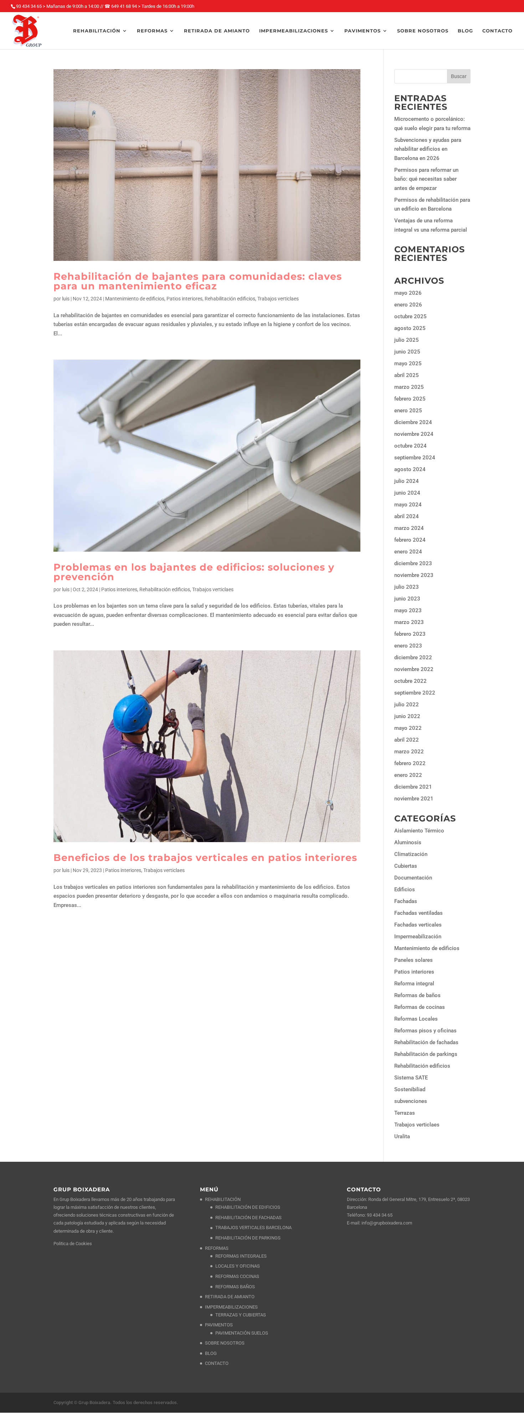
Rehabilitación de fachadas (426, 1042)
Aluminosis (407, 842)
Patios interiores (184, 298)
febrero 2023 (410, 634)
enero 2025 (408, 410)
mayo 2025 (408, 363)
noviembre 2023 (413, 575)
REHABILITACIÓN (96, 30)
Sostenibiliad (409, 1089)
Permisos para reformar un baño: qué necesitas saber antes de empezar (426, 179)
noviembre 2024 (413, 434)
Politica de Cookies (72, 1243)
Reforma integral (414, 983)
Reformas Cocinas (237, 1276)
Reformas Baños (235, 1286)
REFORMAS (152, 30)
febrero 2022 (410, 763)
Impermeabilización (417, 936)
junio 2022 (407, 716)
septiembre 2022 (414, 693)
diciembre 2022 (413, 657)
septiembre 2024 (414, 457)
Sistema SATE (411, 1077)
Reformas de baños (417, 995)
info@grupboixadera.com (386, 1223)
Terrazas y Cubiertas (240, 1314)
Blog (465, 30)
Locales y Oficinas (237, 1266)
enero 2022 (408, 775)
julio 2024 (406, 481)
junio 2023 (407, 598)
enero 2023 (408, 646)
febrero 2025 (410, 399)
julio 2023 (406, 587)
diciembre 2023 (413, 563)
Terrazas (404, 1113)
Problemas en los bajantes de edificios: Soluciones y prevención (193, 572)
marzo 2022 (409, 751)
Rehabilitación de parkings (425, 1054)
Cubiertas (405, 866)
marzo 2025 (409, 387)
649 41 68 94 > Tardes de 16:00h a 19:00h (152, 6)
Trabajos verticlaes (278, 298)
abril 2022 (406, 740)
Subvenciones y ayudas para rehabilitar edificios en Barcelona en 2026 (427, 149)
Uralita (402, 1136)
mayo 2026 (408, 293)
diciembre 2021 (413, 787)
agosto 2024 (410, 469)
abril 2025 (406, 375)
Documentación (413, 878)
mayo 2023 (408, 610)
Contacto (497, 30)
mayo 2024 (408, 504)
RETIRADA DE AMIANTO (217, 30)
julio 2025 (406, 340)
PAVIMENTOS (362, 30)
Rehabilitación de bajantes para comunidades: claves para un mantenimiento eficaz (197, 281)
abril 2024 (406, 516)
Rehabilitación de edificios (247, 1207)
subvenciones (410, 1101)
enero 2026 (408, 304)
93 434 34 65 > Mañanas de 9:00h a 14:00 (57, 6)
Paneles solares (413, 960)
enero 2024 (408, 551)
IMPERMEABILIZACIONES (293, 30)
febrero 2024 (410, 540)
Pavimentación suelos (241, 1333)
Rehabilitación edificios (230, 298)
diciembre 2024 (413, 422)
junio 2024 (407, 493)
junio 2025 (407, 352)
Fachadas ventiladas (418, 913)
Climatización (410, 854)
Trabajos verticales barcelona (253, 1227)
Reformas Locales (416, 1019)
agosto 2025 (410, 328)
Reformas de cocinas (419, 1007)
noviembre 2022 (413, 669)
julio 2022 (406, 704)
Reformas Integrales (241, 1256)
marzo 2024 (409, 528)
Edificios (404, 889)
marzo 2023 (409, 622)
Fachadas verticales (418, 925)
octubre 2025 (410, 316)
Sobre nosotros (422, 30)
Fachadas (405, 901)
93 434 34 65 (379, 1215)
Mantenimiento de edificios (134, 298)
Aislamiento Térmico (419, 830)
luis (66, 298)
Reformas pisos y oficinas (425, 1030)
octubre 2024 (410, 446)
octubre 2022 (410, 681)
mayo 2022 (408, 728)
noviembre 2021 (413, 798)
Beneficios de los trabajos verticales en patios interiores (205, 857)
